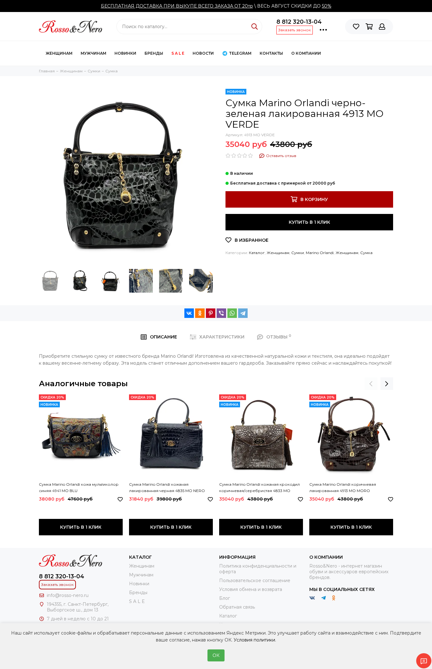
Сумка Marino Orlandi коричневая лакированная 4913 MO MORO (342, 487)
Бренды (154, 53)
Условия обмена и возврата (250, 589)
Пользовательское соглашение (254, 580)
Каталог (257, 252)
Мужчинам (93, 53)
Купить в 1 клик (309, 222)
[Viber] (221, 313)
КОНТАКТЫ (271, 53)
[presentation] (371, 383)
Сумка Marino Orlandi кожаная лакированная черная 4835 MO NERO (167, 487)
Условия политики (254, 640)
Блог (224, 598)
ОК (216, 655)
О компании (306, 53)
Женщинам (59, 53)
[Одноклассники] (200, 313)
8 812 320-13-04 (299, 21)
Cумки (297, 252)
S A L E (177, 53)
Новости (203, 53)
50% (326, 6)
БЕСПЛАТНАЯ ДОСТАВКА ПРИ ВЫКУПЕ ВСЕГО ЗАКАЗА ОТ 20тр (177, 6)
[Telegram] (243, 313)
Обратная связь (237, 607)
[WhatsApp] (232, 313)
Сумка (366, 252)
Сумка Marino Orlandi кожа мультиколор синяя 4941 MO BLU (79, 487)
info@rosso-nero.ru (68, 595)
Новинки (125, 53)
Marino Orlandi (320, 252)
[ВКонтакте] (189, 313)
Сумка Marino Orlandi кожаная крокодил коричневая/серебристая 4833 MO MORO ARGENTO (259, 488)
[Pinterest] (210, 313)
